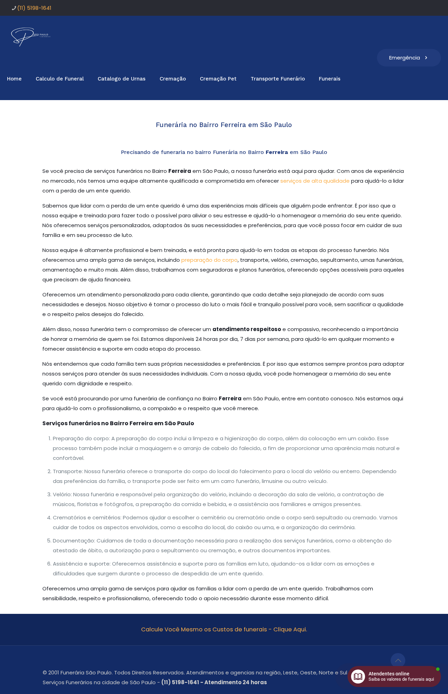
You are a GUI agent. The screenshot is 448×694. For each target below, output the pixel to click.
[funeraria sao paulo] (32, 37)
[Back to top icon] (398, 660)
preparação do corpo (209, 260)
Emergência (404, 57)
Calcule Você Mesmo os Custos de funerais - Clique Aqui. (224, 629)
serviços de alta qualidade (315, 180)
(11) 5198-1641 (34, 8)
